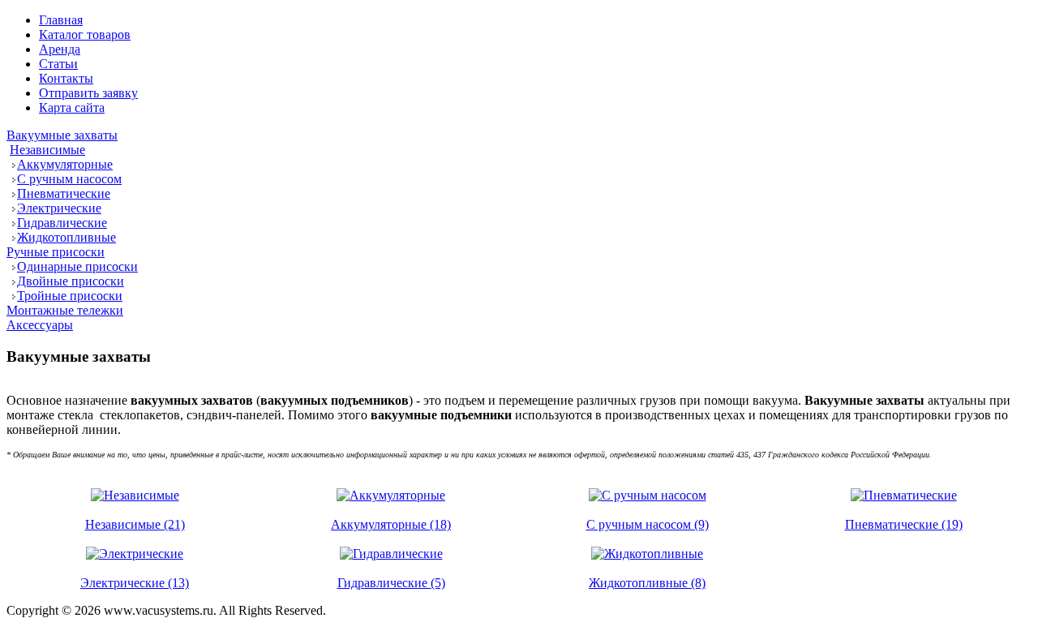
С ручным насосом (69, 179)
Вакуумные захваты (62, 135)
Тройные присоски (69, 296)
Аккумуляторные (65, 164)
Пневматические (63, 193)
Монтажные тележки (64, 310)
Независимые (47, 150)
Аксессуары (39, 325)
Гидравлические (62, 223)
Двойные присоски (70, 281)
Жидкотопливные (66, 237)
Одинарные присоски (77, 266)
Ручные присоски (55, 252)
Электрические (59, 208)
